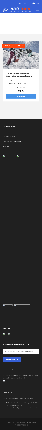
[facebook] (3, 3)
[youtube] (6, 3)
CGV (4, 132)
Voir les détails (21, 96)
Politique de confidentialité (12, 141)
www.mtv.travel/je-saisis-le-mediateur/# (21, 408)
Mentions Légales (9, 137)
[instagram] (10, 3)
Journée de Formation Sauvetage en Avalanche (19, 74)
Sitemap (6, 146)
